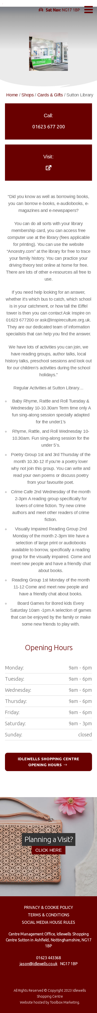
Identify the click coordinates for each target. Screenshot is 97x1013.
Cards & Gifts (50, 94)
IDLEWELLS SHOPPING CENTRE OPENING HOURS (48, 762)
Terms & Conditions (48, 915)
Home (12, 94)
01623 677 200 (48, 126)
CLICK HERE (48, 850)
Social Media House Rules (48, 922)
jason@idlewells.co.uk (38, 963)
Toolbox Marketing (64, 1002)
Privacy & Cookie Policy (48, 907)
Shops (27, 94)
